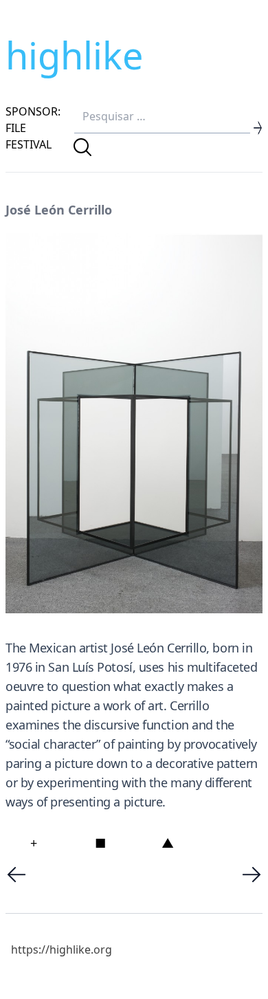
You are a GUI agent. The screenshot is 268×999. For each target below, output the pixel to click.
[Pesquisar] (82, 147)
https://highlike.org (61, 949)
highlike (74, 55)
